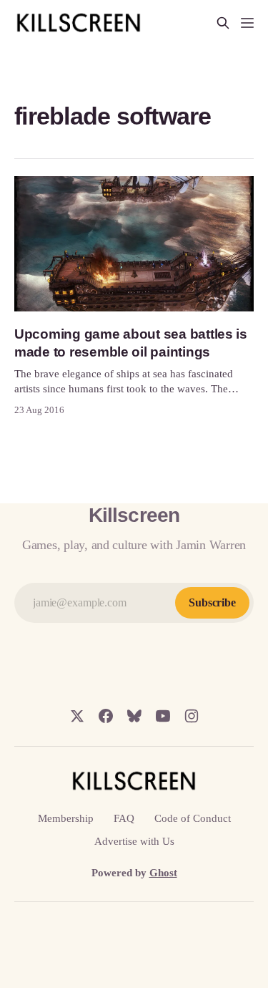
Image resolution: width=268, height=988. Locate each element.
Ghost (163, 872)
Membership (66, 818)
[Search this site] (223, 22)
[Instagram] (191, 716)
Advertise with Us (134, 841)
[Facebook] (106, 716)
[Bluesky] (134, 716)
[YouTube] (163, 716)
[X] (77, 716)
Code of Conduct (192, 818)
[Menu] (247, 22)
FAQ (124, 818)
